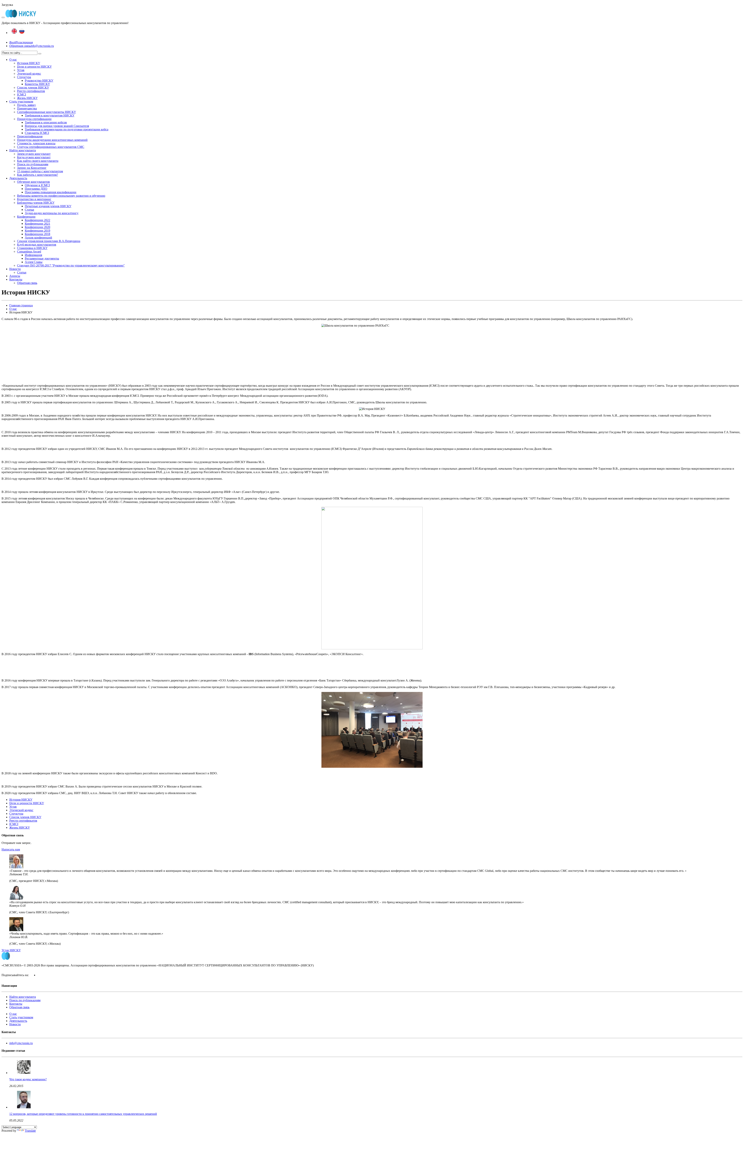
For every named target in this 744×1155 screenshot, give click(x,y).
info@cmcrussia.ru (42, 45)
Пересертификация (29, 136)
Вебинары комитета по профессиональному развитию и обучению (61, 195)
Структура (24, 77)
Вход (12, 42)
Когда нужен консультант (34, 157)
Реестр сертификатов (31, 91)
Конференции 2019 (37, 230)
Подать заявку (26, 105)
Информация (33, 255)
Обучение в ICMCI (37, 185)
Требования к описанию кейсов (46, 122)
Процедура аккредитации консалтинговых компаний (52, 139)
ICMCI (21, 94)
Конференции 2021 (37, 223)
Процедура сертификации (34, 119)
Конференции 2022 (37, 220)
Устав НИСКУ (11, 950)
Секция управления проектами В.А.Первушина (48, 241)
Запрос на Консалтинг (31, 167)
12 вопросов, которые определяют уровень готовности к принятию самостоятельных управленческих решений (83, 1113)
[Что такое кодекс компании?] (24, 1072)
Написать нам (11, 849)
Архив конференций (38, 237)
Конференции (26, 216)
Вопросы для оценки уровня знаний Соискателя (57, 126)
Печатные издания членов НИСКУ (48, 206)
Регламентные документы (42, 258)
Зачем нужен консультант (34, 153)
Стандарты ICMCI (37, 133)
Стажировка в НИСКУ (32, 248)
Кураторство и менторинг (34, 199)
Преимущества (27, 108)
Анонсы (14, 276)
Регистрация (24, 42)
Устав (20, 70)
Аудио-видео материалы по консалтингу (51, 213)
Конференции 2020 (37, 227)
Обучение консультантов (33, 181)
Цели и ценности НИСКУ (34, 66)
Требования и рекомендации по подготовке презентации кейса (66, 129)
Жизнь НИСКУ (27, 98)
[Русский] (21, 32)
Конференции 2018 (37, 234)
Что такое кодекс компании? (28, 1079)
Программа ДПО (36, 188)
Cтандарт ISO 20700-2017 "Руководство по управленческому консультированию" (71, 265)
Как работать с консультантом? (37, 174)
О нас (13, 59)
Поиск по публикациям (32, 164)
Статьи (29, 209)
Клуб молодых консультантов (36, 244)
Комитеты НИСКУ (37, 84)
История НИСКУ (28, 63)
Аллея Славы (33, 262)
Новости (15, 269)
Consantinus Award (29, 251)
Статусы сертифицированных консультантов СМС (50, 146)
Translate (30, 1130)
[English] (14, 32)
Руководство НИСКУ (39, 80)
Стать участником (21, 101)
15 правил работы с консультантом (40, 171)
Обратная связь (19, 45)
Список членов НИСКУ (33, 87)
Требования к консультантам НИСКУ (49, 115)
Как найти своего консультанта (37, 160)
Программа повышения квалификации (50, 192)
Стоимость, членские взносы (36, 143)
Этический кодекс (29, 73)
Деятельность (18, 178)
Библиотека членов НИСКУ (35, 202)
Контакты (15, 279)
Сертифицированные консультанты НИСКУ (46, 112)
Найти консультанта (22, 150)
